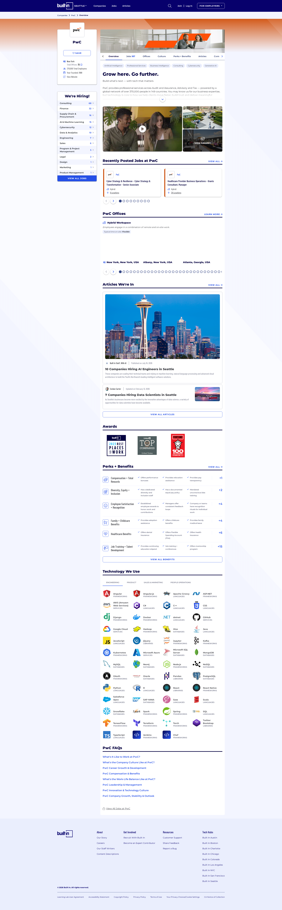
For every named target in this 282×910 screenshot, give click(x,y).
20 (187, 272)
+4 (220, 504)
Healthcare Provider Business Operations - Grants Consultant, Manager (191, 182)
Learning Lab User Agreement (70, 897)
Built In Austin (209, 837)
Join (180, 6)
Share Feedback (171, 843)
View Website (72, 76)
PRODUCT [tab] (131, 582)
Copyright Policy (121, 897)
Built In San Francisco (213, 875)
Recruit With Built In (134, 837)
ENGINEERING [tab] (112, 582)
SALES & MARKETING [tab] (153, 582)
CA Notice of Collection (214, 897)
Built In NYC (208, 870)
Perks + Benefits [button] (182, 56)
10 (152, 272)
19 (184, 272)
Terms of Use (156, 897)
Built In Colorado (211, 859)
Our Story (102, 837)
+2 (220, 490)
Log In (189, 6)
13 (163, 272)
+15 (220, 546)
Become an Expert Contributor (139, 843)
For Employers (210, 6)
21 (191, 272)
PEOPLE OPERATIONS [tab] (181, 582)
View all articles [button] (162, 414)
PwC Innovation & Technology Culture (126, 790)
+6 (220, 532)
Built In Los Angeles (212, 865)
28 (216, 272)
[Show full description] (163, 99)
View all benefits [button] (163, 559)
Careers (101, 843)
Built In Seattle (210, 881)
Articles (126, 6)
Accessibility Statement (99, 897)
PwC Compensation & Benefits (121, 773)
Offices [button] (146, 56)
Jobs (114, 6)
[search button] (170, 5)
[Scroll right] (222, 56)
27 (212, 272)
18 (180, 272)
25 (205, 272)
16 (173, 272)
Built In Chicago (210, 854)
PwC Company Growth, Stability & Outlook (128, 796)
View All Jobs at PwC (118, 808)
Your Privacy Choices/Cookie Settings (183, 897)
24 (201, 272)
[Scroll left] (103, 56)
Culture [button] (162, 56)
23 (198, 272)
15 (170, 272)
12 (159, 272)
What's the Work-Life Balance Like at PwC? (129, 779)
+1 (220, 478)
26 (209, 272)
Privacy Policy (139, 897)
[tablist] (162, 582)
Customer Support (172, 837)
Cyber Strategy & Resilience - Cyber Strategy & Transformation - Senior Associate (128, 182)
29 (219, 272)
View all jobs (77, 178)
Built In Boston (210, 843)
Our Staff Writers (106, 848)
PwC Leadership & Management (122, 784)
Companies (100, 6)
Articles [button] (202, 56)
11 (155, 272)
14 (166, 272)
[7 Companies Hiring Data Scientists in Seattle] (207, 393)
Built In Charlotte (211, 848)
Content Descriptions (108, 854)
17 (177, 272)
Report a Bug (170, 848)
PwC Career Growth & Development (124, 768)
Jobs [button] (130, 56)
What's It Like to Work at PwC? (121, 756)
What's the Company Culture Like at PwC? (129, 762)
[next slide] (113, 201)
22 (194, 272)
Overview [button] (114, 56)
